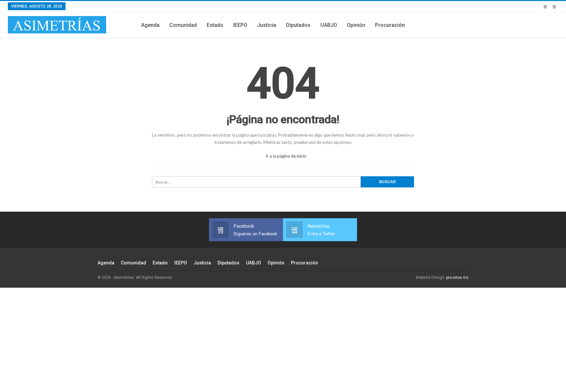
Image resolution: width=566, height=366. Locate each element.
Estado (215, 25)
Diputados (298, 25)
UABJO (328, 25)
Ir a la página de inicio (286, 156)
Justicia (266, 25)
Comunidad (183, 25)
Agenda (150, 25)
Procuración (390, 25)
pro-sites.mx (457, 277)
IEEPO (240, 25)
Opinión (356, 25)
